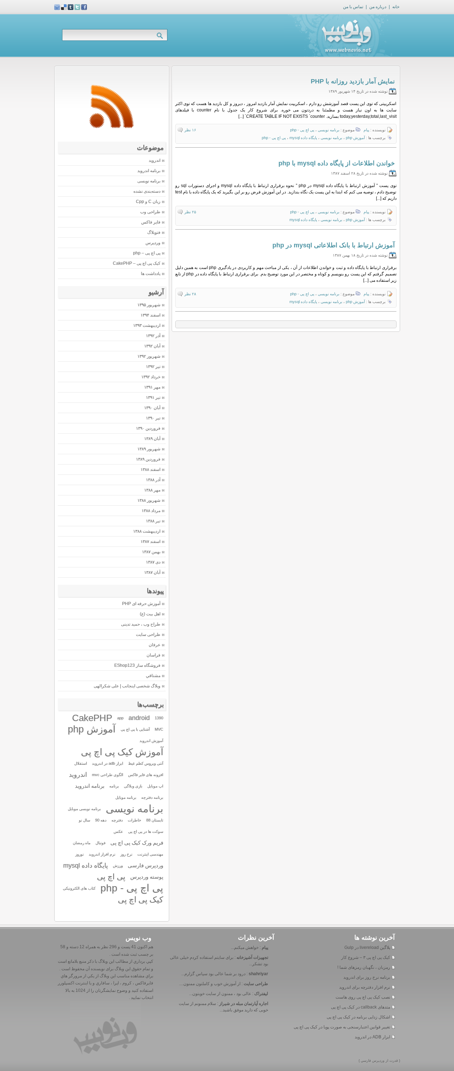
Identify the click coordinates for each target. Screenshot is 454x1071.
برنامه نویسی (328, 130)
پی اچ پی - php (302, 130)
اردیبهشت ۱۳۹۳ (146, 325)
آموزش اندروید (151, 740)
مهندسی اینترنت (150, 854)
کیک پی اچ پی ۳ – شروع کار (365, 957)
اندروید (154, 160)
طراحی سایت (148, 634)
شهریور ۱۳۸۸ (148, 500)
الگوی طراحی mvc (107, 775)
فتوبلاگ (153, 232)
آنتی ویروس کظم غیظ (145, 763)
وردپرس (152, 242)
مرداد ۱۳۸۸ (151, 510)
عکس (118, 831)
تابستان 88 (154, 820)
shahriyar (258, 973)
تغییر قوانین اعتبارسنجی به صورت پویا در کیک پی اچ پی (342, 1027)
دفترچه (117, 820)
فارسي (365, 1060)
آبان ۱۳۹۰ (152, 407)
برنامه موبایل (125, 797)
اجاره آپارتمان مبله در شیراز (243, 1003)
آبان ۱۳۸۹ (152, 438)
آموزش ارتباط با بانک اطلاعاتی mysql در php (333, 245)
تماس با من (353, 6)
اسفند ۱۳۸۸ (150, 469)
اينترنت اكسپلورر (73, 983)
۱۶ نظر (190, 130)
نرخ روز (126, 854)
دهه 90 (100, 820)
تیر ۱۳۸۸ (153, 520)
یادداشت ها (150, 273)
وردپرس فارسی (145, 865)
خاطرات (134, 820)
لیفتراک (261, 993)
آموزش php (355, 138)
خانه (395, 6)
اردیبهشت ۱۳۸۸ (146, 531)
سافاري (102, 983)
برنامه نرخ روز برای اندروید (366, 977)
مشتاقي (153, 675)
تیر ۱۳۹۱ (153, 397)
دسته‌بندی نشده (146, 191)
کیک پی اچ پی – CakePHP (136, 263)
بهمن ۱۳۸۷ (151, 551)
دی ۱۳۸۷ (153, 562)
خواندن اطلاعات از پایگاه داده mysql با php (336, 163)
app (120, 718)
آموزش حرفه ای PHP (141, 603)
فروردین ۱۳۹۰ (148, 428)
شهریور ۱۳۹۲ (148, 356)
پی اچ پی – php (146, 253)
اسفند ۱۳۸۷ (150, 541)
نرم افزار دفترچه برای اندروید (364, 987)
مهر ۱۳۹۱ (152, 387)
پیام (366, 130)
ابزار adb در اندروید (107, 763)
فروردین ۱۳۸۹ (148, 459)
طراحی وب (150, 211)
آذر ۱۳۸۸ (153, 479)
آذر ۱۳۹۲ (153, 335)
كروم (126, 983)
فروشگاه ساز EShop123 (137, 665)
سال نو (84, 820)
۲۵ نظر (190, 212)
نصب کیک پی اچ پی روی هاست (363, 997)
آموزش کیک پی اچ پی (122, 752)
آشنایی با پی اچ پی (135, 729)
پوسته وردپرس (146, 877)
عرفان (154, 644)
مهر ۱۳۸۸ (152, 490)
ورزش (118, 865)
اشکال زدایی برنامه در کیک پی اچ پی (358, 1017)
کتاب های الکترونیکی (79, 888)
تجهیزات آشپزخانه (252, 957)
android (139, 717)
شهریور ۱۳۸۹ (148, 448)
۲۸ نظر (190, 294)
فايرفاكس (143, 983)
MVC (159, 729)
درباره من (377, 6)
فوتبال (100, 843)
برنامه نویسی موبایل (84, 809)
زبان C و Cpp (148, 201)
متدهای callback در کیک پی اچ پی (360, 1007)
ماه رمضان (81, 843)
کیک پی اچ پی (140, 899)
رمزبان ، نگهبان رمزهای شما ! (363, 967)
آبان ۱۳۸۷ (152, 572)
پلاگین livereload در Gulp (367, 947)
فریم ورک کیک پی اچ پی (136, 843)
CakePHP (92, 718)
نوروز (79, 854)
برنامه (114, 786)
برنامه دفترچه (152, 797)
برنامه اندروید (148, 170)
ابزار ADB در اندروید (372, 1036)
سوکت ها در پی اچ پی (145, 831)
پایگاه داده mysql (303, 138)
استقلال (80, 763)
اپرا (115, 983)
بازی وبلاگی (133, 786)
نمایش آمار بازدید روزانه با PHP (353, 81)
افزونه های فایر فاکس (145, 775)
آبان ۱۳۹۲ (152, 346)
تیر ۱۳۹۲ (153, 366)
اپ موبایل (155, 786)
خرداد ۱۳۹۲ (150, 376)
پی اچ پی (111, 876)
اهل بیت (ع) (150, 613)
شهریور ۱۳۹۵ (148, 304)
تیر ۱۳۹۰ (153, 418)
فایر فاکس (150, 222)
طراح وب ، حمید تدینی (140, 624)
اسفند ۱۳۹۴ (150, 315)
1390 (159, 718)
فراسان (153, 655)
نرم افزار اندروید (102, 854)
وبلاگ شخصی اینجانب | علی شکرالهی (127, 685)
